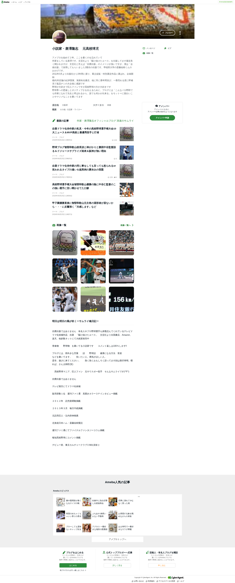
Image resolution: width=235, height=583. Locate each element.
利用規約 (151, 581)
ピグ (169, 48)
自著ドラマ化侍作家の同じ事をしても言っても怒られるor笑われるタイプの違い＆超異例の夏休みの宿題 (84, 167)
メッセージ (150, 48)
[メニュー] (180, 33)
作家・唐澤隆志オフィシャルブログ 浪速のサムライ (105, 120)
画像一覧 (149, 53)
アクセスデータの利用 (167, 581)
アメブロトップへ (117, 539)
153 (111, 177)
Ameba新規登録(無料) (226, 2)
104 (115, 140)
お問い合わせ (139, 581)
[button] (167, 33)
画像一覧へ (125, 225)
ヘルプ (181, 581)
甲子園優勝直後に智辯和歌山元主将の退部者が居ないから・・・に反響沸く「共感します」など (82, 205)
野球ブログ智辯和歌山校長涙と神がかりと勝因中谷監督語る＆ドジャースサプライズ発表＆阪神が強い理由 (84, 149)
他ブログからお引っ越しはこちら (72, 570)
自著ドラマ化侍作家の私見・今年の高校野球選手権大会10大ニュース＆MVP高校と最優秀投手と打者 (84, 130)
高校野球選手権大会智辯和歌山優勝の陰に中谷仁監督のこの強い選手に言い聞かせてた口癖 (84, 186)
